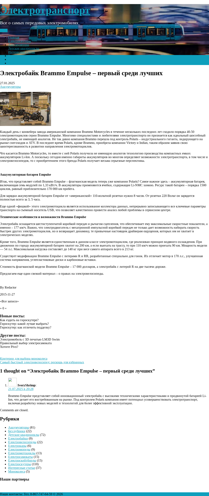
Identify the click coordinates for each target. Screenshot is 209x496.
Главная (13, 37)
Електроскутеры (19, 41)
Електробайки (18, 438)
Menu (4, 30)
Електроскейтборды (22, 59)
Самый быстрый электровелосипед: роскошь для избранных (42, 362)
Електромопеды (19, 449)
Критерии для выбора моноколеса (23, 358)
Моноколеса (16, 471)
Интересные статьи (21, 52)
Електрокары (17, 446)
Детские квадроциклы (23, 48)
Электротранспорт (45, 10)
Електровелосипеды (22, 55)
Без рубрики (16, 431)
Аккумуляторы (18, 44)
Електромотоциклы (22, 453)
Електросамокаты (20, 63)
